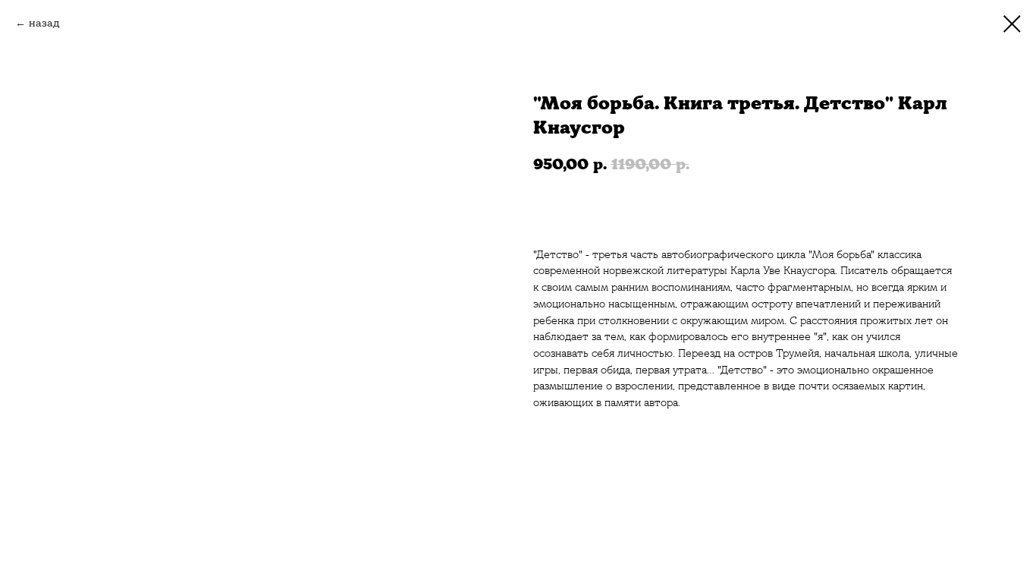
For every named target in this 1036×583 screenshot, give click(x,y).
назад (44, 23)
